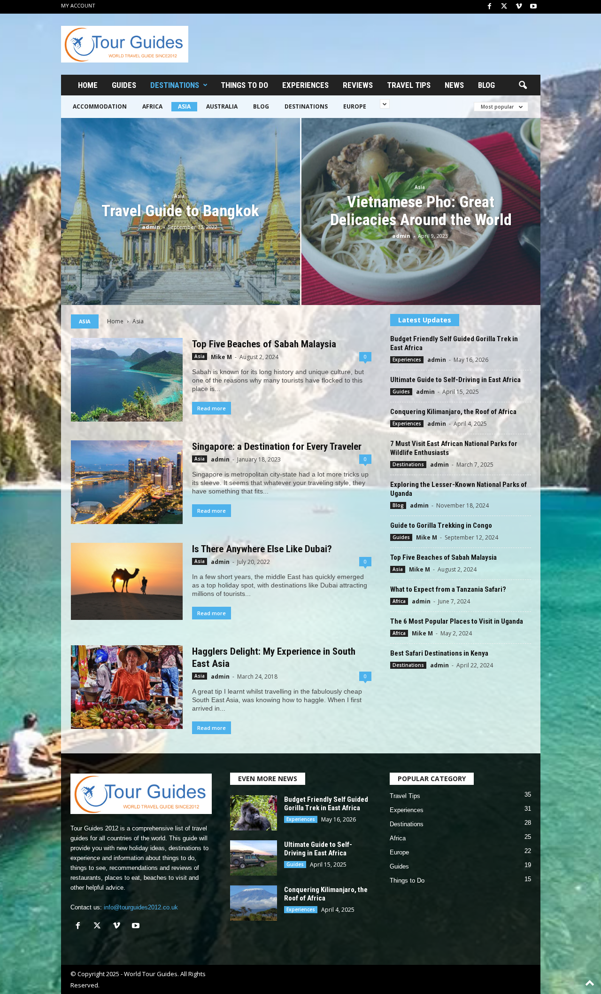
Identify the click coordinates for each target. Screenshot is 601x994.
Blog (486, 85)
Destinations (174, 85)
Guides (124, 85)
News (454, 85)
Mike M (221, 357)
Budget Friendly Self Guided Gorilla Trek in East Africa (326, 803)
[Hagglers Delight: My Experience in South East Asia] (127, 687)
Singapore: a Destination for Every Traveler (277, 446)
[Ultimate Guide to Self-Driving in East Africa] (253, 858)
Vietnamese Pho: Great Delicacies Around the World (421, 210)
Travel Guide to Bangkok (180, 210)
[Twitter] (504, 7)
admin (151, 226)
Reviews (358, 85)
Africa (152, 106)
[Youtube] (533, 7)
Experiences (305, 85)
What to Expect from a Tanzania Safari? (448, 589)
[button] (522, 85)
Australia (222, 106)
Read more (211, 408)
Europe (354, 106)
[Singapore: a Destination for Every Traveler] (127, 482)
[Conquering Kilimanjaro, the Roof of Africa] (253, 903)
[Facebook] (489, 7)
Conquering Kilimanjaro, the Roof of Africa (453, 411)
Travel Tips (409, 85)
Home (88, 85)
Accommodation (100, 106)
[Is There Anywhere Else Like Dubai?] (127, 581)
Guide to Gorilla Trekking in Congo (441, 525)
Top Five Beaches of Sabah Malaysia (264, 344)
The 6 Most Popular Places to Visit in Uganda (456, 621)
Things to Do (244, 85)
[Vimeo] (518, 7)
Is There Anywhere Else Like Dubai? (262, 549)
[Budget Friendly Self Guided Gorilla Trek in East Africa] (253, 812)
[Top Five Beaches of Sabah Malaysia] (127, 380)
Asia (184, 106)
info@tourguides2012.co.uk (141, 907)
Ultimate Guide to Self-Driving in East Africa (455, 380)
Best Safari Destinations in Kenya (439, 653)
